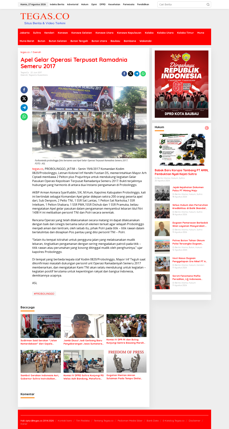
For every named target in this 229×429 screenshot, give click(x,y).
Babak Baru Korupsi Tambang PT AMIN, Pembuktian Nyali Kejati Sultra (181, 172)
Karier (24, 423)
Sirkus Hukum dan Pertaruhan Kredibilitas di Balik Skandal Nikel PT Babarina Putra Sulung (190, 206)
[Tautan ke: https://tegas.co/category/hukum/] (207, 128)
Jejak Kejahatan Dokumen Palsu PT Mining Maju (188, 189)
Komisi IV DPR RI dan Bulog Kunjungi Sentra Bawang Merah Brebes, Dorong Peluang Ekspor (125, 341)
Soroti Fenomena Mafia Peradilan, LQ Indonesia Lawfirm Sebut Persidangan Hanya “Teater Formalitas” (188, 277)
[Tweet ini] (130, 73)
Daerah (24, 75)
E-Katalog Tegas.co (173, 420)
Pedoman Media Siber (130, 420)
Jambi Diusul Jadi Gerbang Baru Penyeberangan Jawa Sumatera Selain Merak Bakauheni (83, 342)
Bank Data (153, 420)
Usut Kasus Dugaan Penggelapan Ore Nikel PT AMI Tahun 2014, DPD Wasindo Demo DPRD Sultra (190, 260)
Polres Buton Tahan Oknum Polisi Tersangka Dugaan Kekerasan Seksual (188, 242)
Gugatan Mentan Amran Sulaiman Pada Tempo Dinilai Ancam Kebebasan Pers (123, 377)
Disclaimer (194, 420)
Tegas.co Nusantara (38, 75)
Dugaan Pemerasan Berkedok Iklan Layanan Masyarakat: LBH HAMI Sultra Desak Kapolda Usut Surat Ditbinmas (190, 224)
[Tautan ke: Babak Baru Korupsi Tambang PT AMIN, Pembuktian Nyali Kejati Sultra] (181, 150)
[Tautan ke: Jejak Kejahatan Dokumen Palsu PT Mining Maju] (162, 193)
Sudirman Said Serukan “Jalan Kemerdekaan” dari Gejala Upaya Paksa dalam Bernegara (39, 342)
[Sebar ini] (124, 73)
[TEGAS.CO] (45, 18)
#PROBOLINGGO (44, 293)
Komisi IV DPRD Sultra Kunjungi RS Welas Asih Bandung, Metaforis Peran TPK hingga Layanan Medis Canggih (84, 377)
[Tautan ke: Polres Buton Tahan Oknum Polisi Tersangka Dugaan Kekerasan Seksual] (162, 246)
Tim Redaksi (83, 420)
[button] (208, 4)
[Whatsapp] (143, 73)
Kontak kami (65, 420)
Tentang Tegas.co (103, 420)
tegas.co (37, 169)
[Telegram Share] (137, 73)
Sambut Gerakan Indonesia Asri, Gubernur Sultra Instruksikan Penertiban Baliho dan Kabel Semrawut (40, 377)
